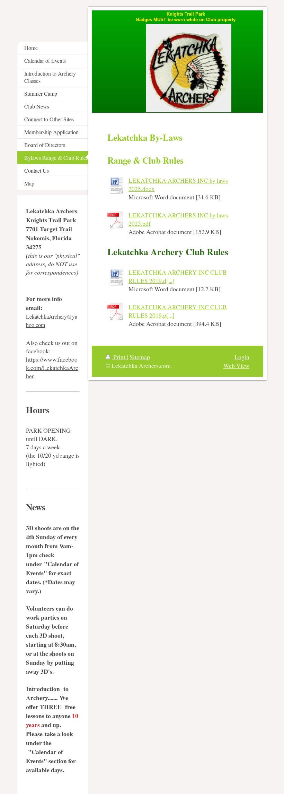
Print (119, 357)
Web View (236, 365)
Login (241, 357)
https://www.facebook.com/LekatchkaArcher (52, 367)
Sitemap (140, 357)
